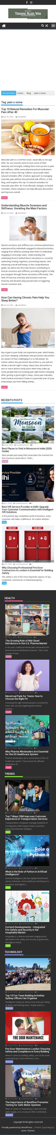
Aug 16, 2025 (12, 1045)
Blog (4, 522)
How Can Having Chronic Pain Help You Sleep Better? (25, 299)
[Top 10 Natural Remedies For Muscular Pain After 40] (28, 137)
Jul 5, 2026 (8, 564)
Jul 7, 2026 (8, 503)
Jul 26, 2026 (8, 445)
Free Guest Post (26, 637)
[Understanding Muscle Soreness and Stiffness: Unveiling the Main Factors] (28, 228)
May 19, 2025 (12, 868)
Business (9, 1008)
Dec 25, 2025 (12, 992)
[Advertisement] (28, 59)
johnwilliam (22, 117)
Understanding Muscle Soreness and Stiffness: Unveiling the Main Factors (24, 207)
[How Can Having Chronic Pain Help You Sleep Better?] (28, 328)
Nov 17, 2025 (12, 692)
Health (4, 198)
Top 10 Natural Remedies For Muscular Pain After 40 (25, 111)
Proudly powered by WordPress (17, 1127)
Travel (5, 461)
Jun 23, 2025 (12, 748)
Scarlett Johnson (22, 445)
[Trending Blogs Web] (3, 25)
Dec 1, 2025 (11, 637)
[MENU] (53, 25)
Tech (8, 832)
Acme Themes (28, 1130)
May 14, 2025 (12, 923)
